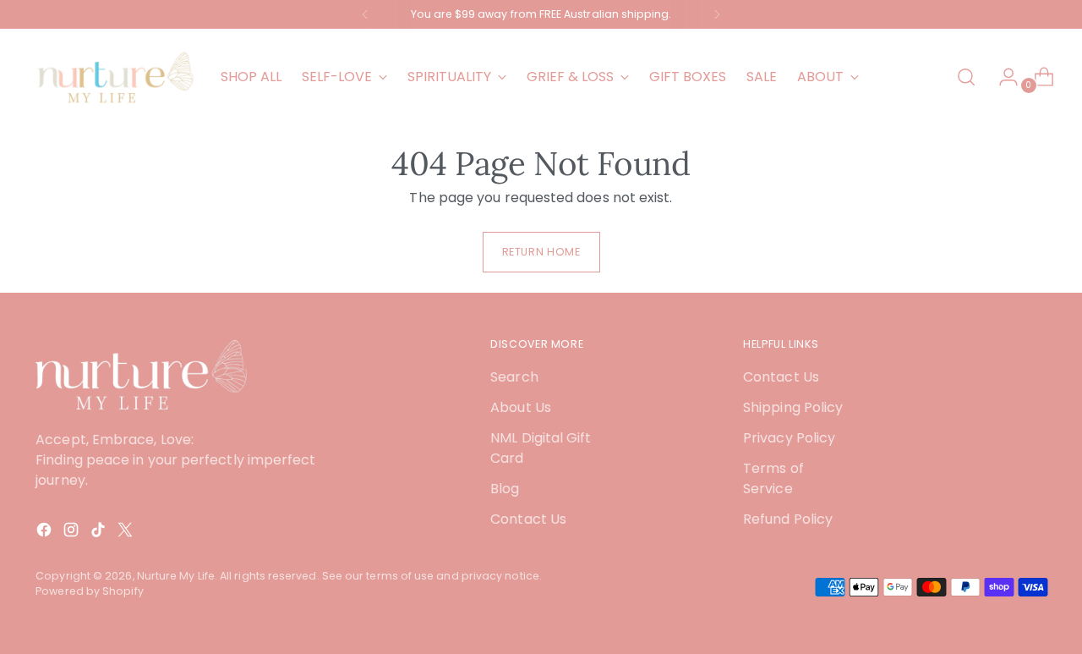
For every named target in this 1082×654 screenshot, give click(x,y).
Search (514, 377)
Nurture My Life (176, 576)
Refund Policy (788, 519)
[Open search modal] (966, 77)
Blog (504, 488)
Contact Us (528, 519)
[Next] (716, 14)
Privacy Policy (789, 438)
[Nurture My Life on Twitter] (127, 532)
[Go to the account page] (1002, 77)
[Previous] (365, 14)
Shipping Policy (793, 407)
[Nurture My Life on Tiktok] (100, 532)
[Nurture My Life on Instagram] (73, 532)
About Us (520, 407)
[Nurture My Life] (116, 77)
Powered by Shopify (89, 591)
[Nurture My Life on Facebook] (46, 532)
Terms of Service (773, 478)
